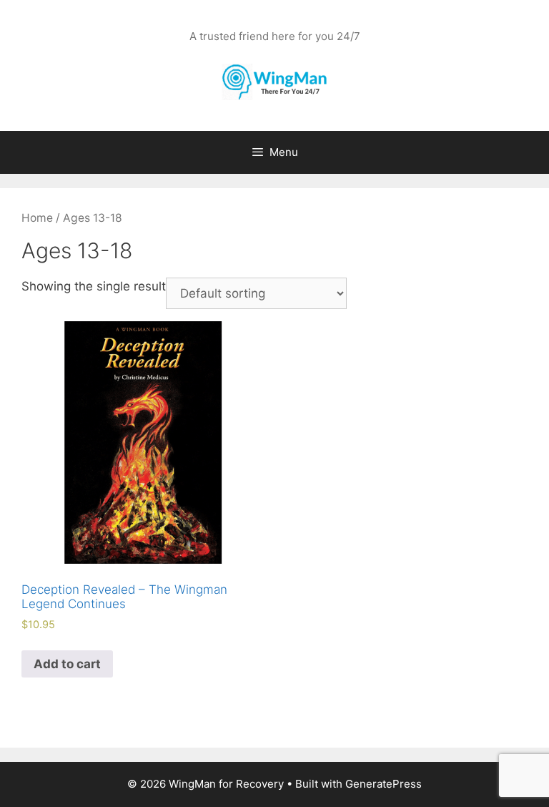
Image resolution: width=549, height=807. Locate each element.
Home (37, 218)
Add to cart (67, 664)
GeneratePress (383, 784)
